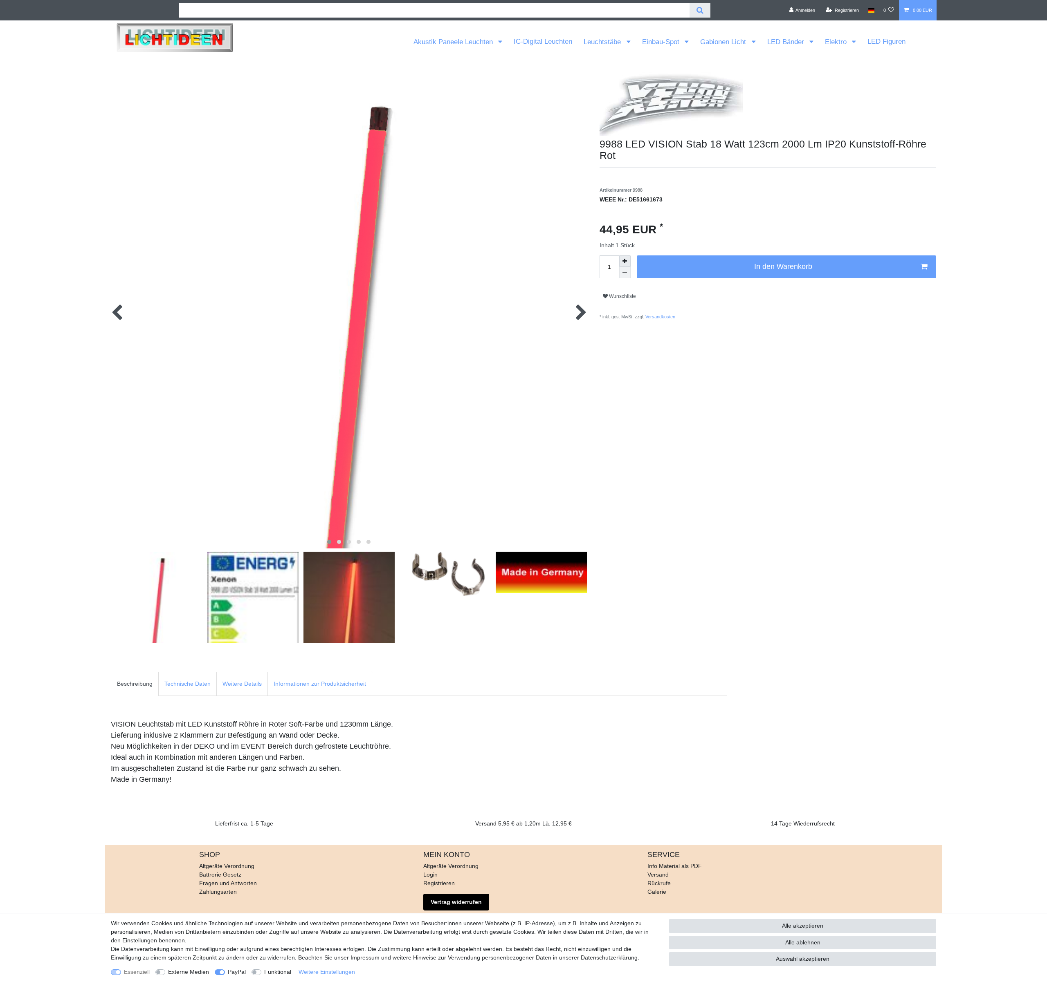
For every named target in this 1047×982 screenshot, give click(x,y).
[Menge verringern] (625, 272)
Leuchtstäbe (603, 42)
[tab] (135, 684)
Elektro (837, 42)
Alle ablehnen (802, 942)
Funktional (277, 972)
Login (430, 874)
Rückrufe (659, 883)
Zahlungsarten (218, 891)
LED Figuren (886, 41)
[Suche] (700, 10)
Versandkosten (659, 316)
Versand (658, 874)
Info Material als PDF (674, 866)
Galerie (656, 891)
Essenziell (137, 972)
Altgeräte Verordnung (226, 866)
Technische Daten (187, 683)
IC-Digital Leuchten (543, 41)
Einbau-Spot (661, 42)
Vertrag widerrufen (456, 902)
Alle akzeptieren (802, 925)
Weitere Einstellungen (327, 972)
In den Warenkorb (783, 266)
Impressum (365, 957)
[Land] (870, 10)
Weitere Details (242, 683)
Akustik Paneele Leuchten (454, 42)
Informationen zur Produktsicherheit (320, 683)
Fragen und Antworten (228, 883)
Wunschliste (622, 296)
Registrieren (439, 883)
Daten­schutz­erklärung (609, 957)
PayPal (237, 972)
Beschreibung (135, 683)
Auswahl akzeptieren (802, 958)
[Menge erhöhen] (625, 261)
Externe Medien (188, 972)
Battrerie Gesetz (220, 874)
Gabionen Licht (724, 42)
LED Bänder (786, 42)
